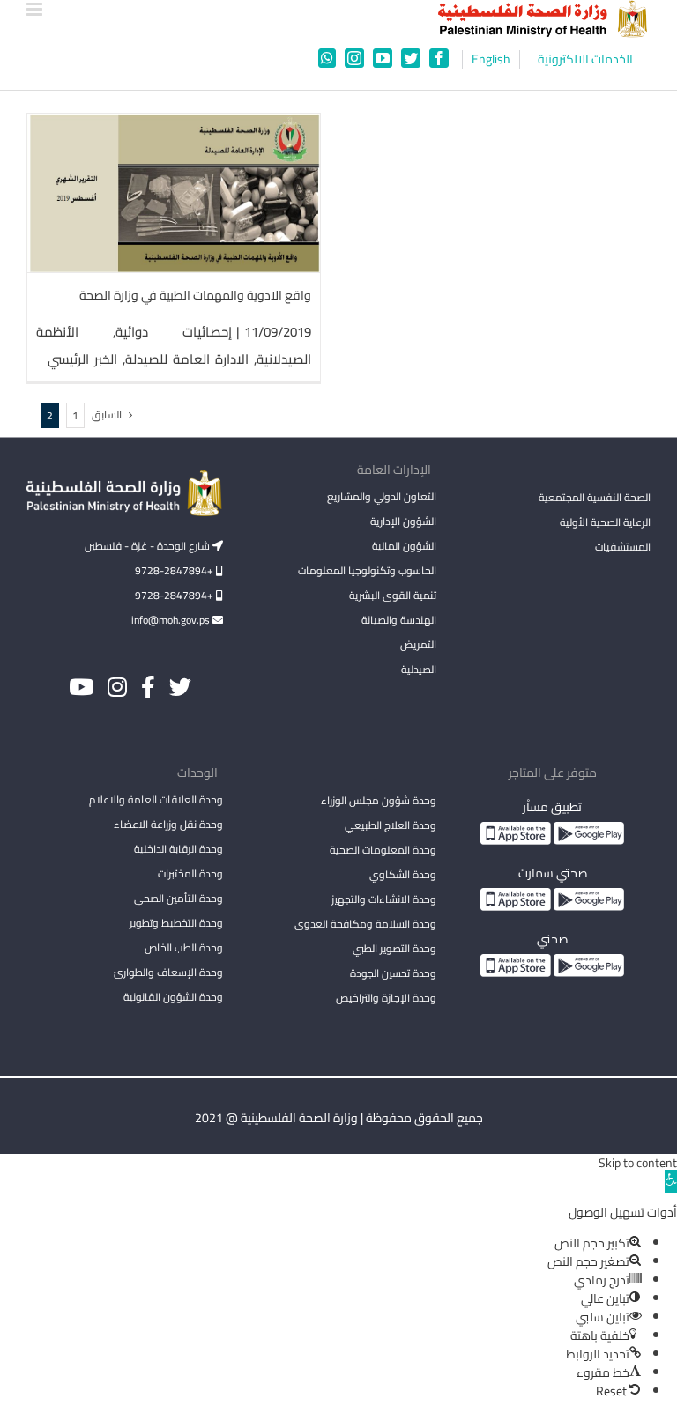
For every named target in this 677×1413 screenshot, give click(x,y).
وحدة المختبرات (190, 873)
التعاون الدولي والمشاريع (381, 496)
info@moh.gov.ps (171, 620)
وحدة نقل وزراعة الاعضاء (168, 824)
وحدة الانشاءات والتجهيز (383, 899)
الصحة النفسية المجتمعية (595, 498)
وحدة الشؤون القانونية (173, 997)
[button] (671, 1181)
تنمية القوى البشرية (392, 595)
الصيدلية (418, 669)
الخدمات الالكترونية (585, 59)
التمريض (418, 644)
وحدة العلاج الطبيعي (390, 825)
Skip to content (638, 1162)
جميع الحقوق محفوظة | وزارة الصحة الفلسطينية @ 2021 (339, 1117)
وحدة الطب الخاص (184, 947)
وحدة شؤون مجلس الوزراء (378, 801)
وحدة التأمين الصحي (178, 898)
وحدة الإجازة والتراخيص (386, 998)
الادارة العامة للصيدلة (187, 359)
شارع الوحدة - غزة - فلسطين (148, 546)
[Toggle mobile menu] (35, 9)
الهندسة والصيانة (398, 620)
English (491, 59)
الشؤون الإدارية (403, 521)
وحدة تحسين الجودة (393, 973)
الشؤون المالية (404, 546)
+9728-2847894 (175, 570)
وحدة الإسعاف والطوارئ (168, 972)
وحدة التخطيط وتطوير (176, 923)
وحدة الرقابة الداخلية (178, 849)
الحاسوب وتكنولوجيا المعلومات (367, 570)
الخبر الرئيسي (82, 359)
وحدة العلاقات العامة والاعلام (156, 799)
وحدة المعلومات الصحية (383, 850)
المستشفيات (623, 546)
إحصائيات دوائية (173, 331)
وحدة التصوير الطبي (394, 948)
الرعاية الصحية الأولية (605, 522)
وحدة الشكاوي (402, 874)
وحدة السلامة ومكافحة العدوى (365, 924)
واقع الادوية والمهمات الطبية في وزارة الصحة (195, 295)
